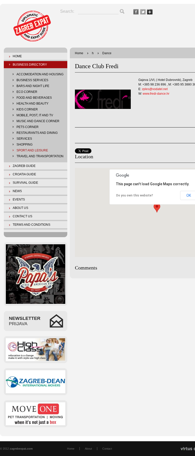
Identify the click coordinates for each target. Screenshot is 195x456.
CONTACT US (22, 216)
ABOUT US (20, 208)
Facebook (136, 12)
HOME (17, 56)
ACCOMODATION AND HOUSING (40, 74)
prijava (24, 321)
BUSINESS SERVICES (32, 80)
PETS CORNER (28, 127)
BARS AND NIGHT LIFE (33, 86)
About (88, 448)
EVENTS (19, 199)
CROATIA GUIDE (24, 174)
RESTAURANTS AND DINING (37, 133)
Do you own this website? (134, 195)
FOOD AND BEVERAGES (34, 97)
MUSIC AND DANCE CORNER (38, 121)
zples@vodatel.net (155, 89)
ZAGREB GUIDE (24, 166)
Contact (107, 448)
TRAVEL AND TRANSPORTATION (40, 156)
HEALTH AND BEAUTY (32, 103)
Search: (67, 11)
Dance (106, 53)
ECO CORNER (27, 92)
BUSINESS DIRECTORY (30, 64)
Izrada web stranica (0, 447)
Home (79, 53)
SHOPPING (24, 144)
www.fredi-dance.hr (156, 93)
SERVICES (24, 138)
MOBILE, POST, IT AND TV (35, 115)
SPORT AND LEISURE (32, 150)
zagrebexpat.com (32, 28)
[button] (157, 208)
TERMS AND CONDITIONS (31, 224)
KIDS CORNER (27, 109)
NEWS (17, 191)
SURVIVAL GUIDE (25, 182)
